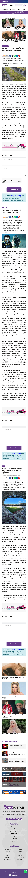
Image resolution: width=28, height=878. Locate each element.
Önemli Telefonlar (14, 831)
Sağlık (7, 855)
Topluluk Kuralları (14, 835)
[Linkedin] (15, 819)
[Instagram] (12, 819)
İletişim (14, 841)
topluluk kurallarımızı (16, 195)
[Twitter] (9, 819)
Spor (4, 466)
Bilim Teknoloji (20, 857)
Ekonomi (8, 851)
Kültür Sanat (7, 857)
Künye (14, 828)
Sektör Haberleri (20, 859)
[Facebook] (7, 819)
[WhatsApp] (25, 871)
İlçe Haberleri (5, 9)
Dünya (7, 853)
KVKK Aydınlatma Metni (14, 830)
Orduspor (20, 855)
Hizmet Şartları (14, 836)
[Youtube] (18, 819)
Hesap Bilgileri (14, 838)
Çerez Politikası (14, 833)
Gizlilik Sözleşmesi (14, 840)
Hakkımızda (14, 826)
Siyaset (18, 9)
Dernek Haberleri (7, 859)
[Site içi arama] (23, 5)
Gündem (12, 9)
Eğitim (23, 9)
